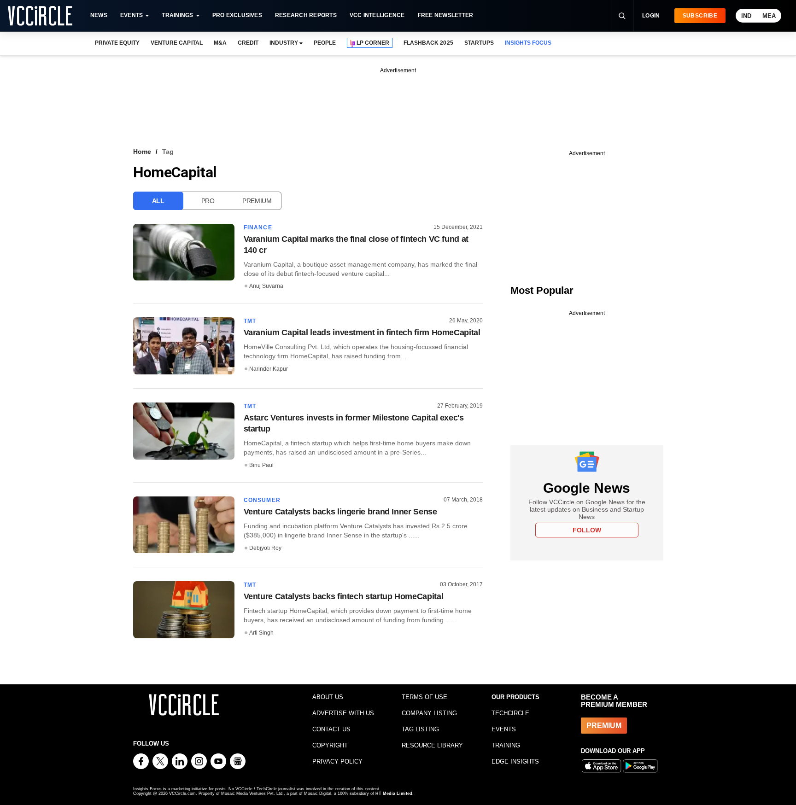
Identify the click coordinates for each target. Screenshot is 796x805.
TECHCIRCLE (510, 713)
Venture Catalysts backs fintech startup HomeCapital (344, 596)
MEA (769, 15)
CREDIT (248, 43)
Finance (258, 227)
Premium (257, 200)
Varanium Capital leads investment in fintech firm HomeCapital (362, 332)
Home (142, 151)
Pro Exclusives (237, 15)
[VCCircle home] (40, 15)
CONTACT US (331, 729)
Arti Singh (261, 633)
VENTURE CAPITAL (176, 43)
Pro (208, 200)
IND (746, 15)
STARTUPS (479, 43)
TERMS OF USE (424, 697)
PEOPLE (325, 43)
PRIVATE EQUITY (117, 43)
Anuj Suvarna (266, 286)
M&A (220, 43)
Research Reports (306, 15)
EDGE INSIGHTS (515, 761)
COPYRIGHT (330, 745)
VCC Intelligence (377, 15)
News (98, 15)
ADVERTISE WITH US (343, 713)
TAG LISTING (420, 729)
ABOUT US (327, 697)
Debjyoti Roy (265, 548)
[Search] (622, 15)
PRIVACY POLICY (337, 761)
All (158, 200)
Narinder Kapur (268, 369)
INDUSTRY (283, 43)
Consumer (262, 500)
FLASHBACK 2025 (428, 43)
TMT (250, 321)
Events (131, 15)
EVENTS (504, 729)
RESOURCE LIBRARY (432, 745)
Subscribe (700, 15)
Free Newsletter (446, 15)
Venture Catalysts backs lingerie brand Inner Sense (340, 511)
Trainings (177, 15)
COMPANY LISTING (429, 713)
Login (651, 15)
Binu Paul (261, 465)
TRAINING (506, 745)
